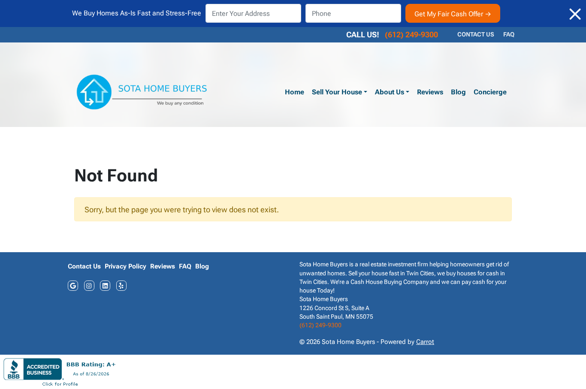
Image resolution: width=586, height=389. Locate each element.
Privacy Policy (125, 266)
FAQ (508, 34)
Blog (458, 92)
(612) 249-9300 (411, 34)
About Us (389, 92)
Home (294, 92)
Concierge (490, 92)
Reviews (430, 92)
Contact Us (475, 34)
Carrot (425, 342)
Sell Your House (337, 92)
